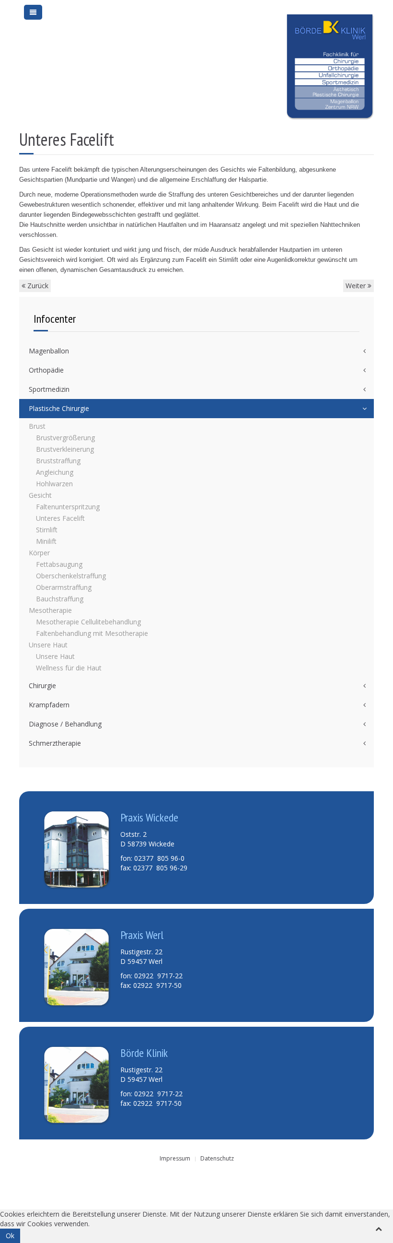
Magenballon (49, 350)
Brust (37, 426)
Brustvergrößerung (65, 437)
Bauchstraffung (59, 598)
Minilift (46, 541)
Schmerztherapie (55, 743)
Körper (39, 552)
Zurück (36, 285)
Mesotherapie (50, 610)
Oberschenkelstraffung (71, 575)
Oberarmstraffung (64, 587)
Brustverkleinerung (65, 449)
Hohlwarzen (54, 483)
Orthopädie (46, 370)
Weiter (357, 285)
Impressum (175, 1158)
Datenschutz (217, 1158)
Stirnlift (47, 529)
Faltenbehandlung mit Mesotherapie (92, 633)
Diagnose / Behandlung (65, 723)
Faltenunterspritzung (68, 506)
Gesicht (40, 495)
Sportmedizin (49, 389)
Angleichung (54, 472)
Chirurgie (42, 685)
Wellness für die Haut (69, 667)
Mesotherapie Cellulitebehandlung (88, 621)
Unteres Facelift (60, 518)
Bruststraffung (58, 460)
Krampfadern (49, 704)
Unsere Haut (48, 644)
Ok (10, 1235)
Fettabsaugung (59, 564)
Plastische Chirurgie (59, 408)
